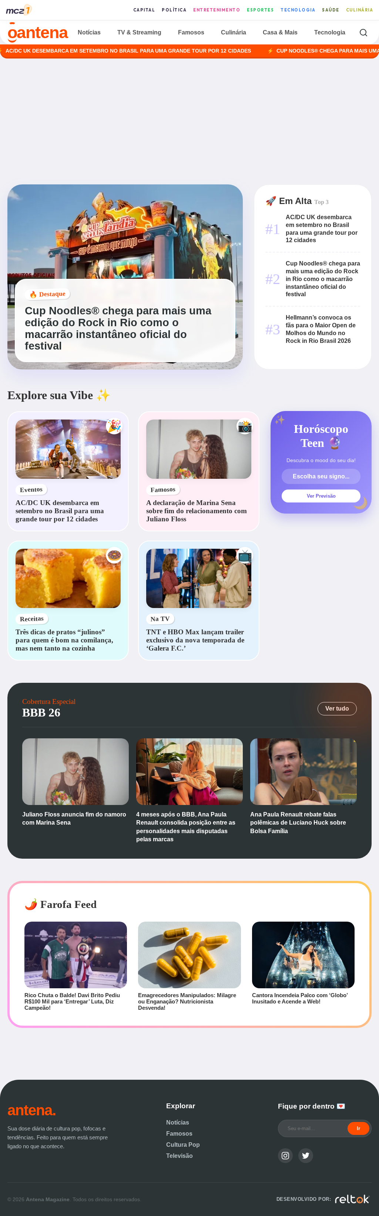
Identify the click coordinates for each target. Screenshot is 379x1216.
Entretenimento (216, 10)
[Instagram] (285, 1155)
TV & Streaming (139, 32)
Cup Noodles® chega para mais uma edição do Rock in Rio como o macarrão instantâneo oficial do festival (323, 278)
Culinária (359, 10)
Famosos (191, 32)
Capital (144, 10)
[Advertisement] (189, 121)
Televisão (179, 1156)
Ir (358, 1128)
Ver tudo (337, 708)
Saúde (330, 10)
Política (174, 10)
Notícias (89, 32)
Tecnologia (298, 10)
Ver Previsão (321, 496)
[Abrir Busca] (363, 32)
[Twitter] (305, 1155)
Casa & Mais (280, 32)
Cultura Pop (183, 1145)
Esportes (260, 10)
